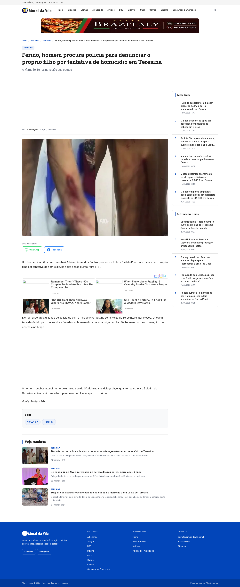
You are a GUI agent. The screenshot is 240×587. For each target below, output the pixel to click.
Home (135, 537)
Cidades (72, 10)
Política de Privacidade (143, 551)
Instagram (44, 552)
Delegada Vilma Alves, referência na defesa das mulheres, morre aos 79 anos (96, 472)
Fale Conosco (139, 541)
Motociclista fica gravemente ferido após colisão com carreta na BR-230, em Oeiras (196, 177)
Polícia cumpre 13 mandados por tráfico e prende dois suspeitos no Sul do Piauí (196, 295)
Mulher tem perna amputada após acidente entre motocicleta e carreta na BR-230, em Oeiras (198, 194)
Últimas (84, 10)
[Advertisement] (95, 98)
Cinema (164, 10)
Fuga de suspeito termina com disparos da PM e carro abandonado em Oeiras (197, 105)
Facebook (28, 552)
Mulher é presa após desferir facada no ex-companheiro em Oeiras (197, 159)
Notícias (35, 40)
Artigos (111, 10)
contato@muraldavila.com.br (191, 537)
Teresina (47, 40)
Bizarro (131, 10)
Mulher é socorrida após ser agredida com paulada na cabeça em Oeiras (196, 123)
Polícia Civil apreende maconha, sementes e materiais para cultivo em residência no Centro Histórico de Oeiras (198, 141)
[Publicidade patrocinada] (120, 25)
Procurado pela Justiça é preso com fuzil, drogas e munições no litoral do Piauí (198, 278)
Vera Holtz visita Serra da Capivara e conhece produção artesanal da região (197, 242)
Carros (152, 10)
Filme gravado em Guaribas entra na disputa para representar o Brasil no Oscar (196, 260)
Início (60, 10)
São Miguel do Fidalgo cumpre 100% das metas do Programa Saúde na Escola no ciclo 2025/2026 (197, 225)
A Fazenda (97, 10)
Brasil (142, 10)
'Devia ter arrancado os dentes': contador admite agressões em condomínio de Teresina (102, 451)
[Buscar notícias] (215, 10)
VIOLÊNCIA (32, 422)
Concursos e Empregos (184, 10)
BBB (121, 10)
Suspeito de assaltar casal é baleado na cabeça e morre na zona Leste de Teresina (100, 492)
